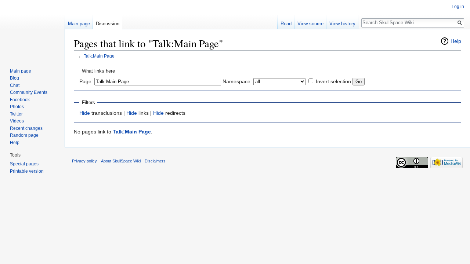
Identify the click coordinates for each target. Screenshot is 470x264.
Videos (17, 121)
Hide (84, 113)
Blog (14, 78)
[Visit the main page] (32, 29)
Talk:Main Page (99, 56)
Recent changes (26, 128)
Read (286, 23)
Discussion (107, 23)
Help (456, 41)
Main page (79, 23)
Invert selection (333, 81)
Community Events (28, 92)
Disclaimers (155, 161)
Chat (14, 85)
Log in (458, 6)
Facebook (20, 99)
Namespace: (237, 81)
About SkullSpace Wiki (121, 161)
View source (310, 23)
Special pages (24, 163)
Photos (17, 106)
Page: (86, 81)
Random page (24, 135)
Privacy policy (84, 161)
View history (342, 23)
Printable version (27, 171)
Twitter (16, 114)
